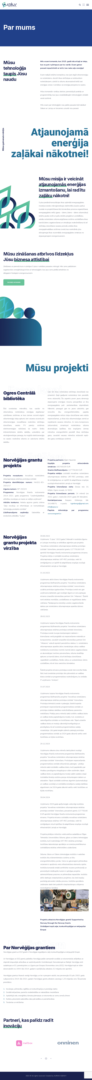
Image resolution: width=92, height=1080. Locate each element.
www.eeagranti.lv (54, 513)
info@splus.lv (53, 507)
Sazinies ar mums (13, 282)
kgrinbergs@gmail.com (79, 503)
